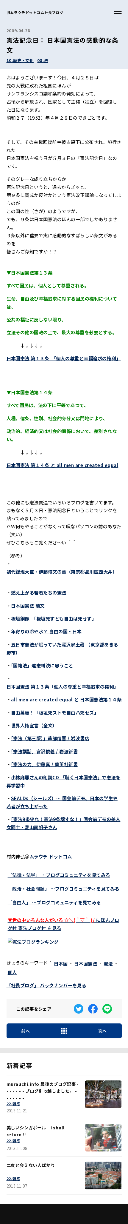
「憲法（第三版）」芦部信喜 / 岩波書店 (50, 738)
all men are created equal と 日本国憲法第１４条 (66, 699)
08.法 (42, 60)
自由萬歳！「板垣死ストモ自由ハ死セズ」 (55, 712)
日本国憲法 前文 (28, 605)
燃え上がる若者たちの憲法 (38, 592)
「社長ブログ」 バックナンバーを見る (46, 985)
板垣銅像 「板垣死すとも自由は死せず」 (53, 618)
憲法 (108, 963)
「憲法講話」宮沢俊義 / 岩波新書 (44, 751)
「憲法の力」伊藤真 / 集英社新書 (44, 764)
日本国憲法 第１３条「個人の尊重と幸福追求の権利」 (62, 686)
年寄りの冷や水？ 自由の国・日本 (46, 631)
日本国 (61, 963)
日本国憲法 (85, 963)
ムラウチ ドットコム (50, 856)
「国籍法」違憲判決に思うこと (42, 665)
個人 (12, 972)
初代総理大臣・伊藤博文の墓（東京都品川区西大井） (62, 571)
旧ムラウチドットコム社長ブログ (35, 12)
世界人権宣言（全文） (34, 725)
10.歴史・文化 (20, 60)
